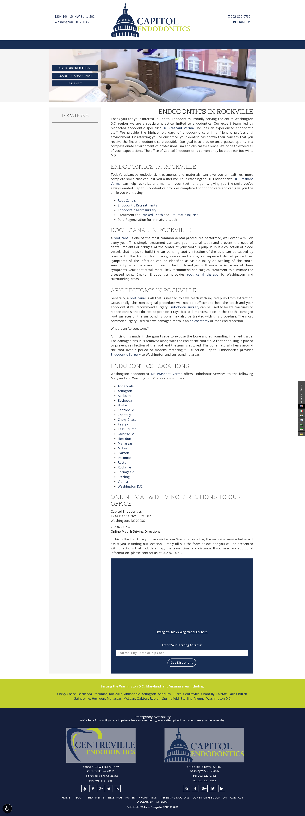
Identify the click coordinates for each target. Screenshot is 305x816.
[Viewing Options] (7, 808)
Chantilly (124, 415)
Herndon (124, 438)
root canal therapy (203, 274)
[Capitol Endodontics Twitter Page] (213, 788)
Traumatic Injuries (184, 215)
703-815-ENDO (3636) (103, 775)
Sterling (124, 477)
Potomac (124, 458)
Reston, (155, 698)
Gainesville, (82, 698)
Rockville (124, 467)
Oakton (123, 453)
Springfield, (171, 698)
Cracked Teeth (152, 215)
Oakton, (143, 698)
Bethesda (125, 400)
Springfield (126, 472)
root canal (121, 238)
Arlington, (149, 694)
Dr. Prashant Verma (178, 128)
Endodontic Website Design (143, 807)
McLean (123, 448)
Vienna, (199, 698)
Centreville (126, 410)
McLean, (129, 698)
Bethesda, (85, 694)
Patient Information (141, 797)
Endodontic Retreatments (137, 205)
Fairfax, (222, 694)
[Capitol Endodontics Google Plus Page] (204, 788)
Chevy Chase (127, 419)
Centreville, (191, 694)
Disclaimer (145, 801)
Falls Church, (238, 694)
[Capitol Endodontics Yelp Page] (186, 788)
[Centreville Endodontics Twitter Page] (109, 788)
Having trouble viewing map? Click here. (182, 632)
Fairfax (123, 424)
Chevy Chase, (67, 694)
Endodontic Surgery (126, 354)
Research (115, 797)
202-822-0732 (240, 16)
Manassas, (114, 698)
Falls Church (127, 429)
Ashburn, (165, 694)
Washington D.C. (130, 486)
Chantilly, (208, 694)
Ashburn (124, 396)
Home (66, 797)
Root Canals (127, 200)
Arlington (125, 391)
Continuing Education (210, 797)
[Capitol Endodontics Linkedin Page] (222, 788)
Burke (122, 405)
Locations (75, 115)
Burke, (177, 694)
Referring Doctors (175, 797)
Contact (236, 797)
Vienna (123, 481)
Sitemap (162, 801)
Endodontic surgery (184, 307)
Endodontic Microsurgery (137, 210)
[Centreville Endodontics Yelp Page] (84, 788)
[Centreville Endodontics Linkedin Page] (117, 788)
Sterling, (187, 698)
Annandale (126, 386)
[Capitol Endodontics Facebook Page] (195, 788)
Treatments (95, 797)
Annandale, (132, 694)
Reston (123, 462)
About (78, 797)
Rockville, (116, 694)
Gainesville (126, 434)
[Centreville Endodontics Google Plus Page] (101, 788)
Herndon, (99, 698)
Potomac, (101, 694)
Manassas (125, 443)
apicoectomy (199, 321)
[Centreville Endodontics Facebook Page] (92, 788)
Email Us (243, 22)
